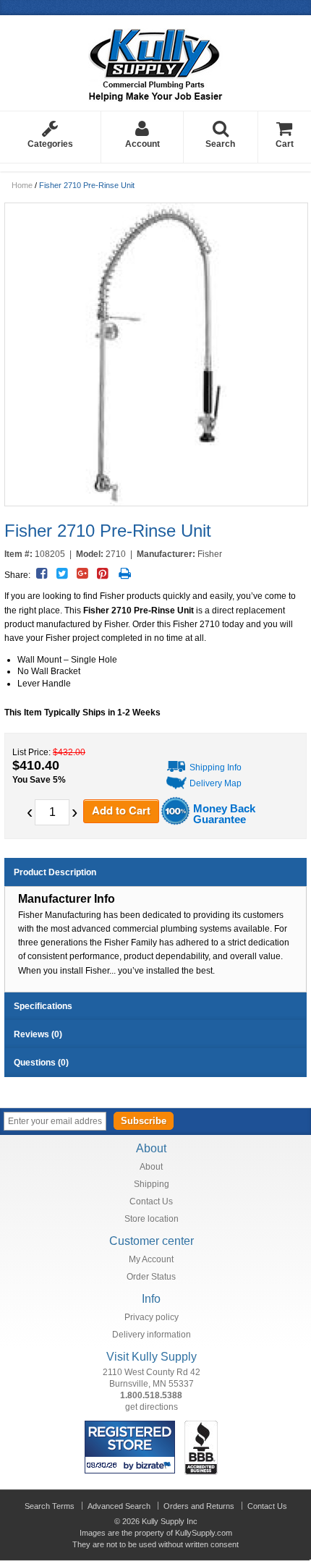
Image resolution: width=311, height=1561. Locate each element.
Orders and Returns (198, 1506)
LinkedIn (298, 1120)
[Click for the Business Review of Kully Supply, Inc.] (201, 1426)
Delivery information (151, 1335)
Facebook (238, 1120)
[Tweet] (61, 573)
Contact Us (151, 1201)
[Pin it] (102, 573)
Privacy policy (151, 1317)
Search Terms (49, 1506)
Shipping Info (215, 767)
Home (22, 185)
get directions (151, 1407)
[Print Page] (125, 573)
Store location (151, 1219)
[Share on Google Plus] (82, 573)
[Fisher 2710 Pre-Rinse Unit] (155, 354)
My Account (151, 1259)
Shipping (151, 1184)
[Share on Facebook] (41, 573)
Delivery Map (215, 783)
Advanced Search (119, 1506)
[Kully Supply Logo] (155, 60)
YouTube (278, 1120)
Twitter (258, 1120)
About (151, 1167)
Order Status (151, 1277)
